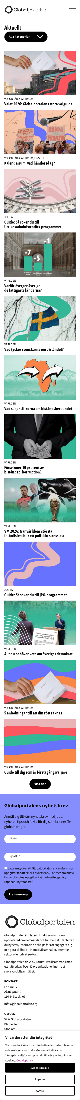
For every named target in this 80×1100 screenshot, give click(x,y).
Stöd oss (9, 1029)
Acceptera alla (40, 1068)
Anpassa (40, 1079)
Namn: (13, 838)
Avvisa (40, 1091)
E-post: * (14, 856)
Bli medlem (11, 1024)
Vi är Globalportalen (17, 1019)
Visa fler (40, 784)
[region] (40, 1065)
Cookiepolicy (24, 1060)
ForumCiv (42, 962)
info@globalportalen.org (20, 1004)
